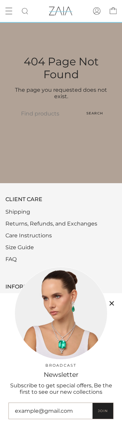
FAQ (11, 259)
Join (103, 411)
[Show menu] (10, 11)
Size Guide (19, 247)
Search (94, 113)
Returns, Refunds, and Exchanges (51, 223)
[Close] (111, 303)
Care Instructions (28, 235)
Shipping (17, 212)
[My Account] (97, 11)
